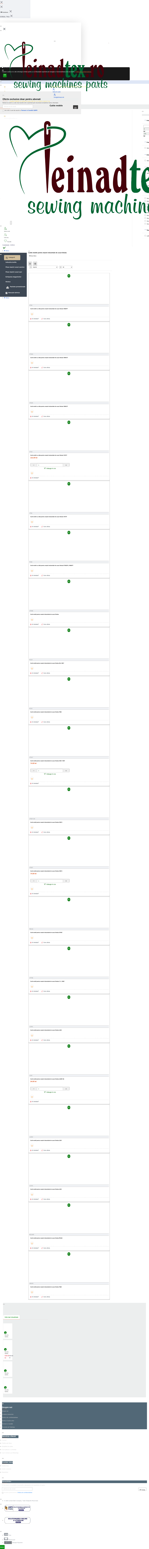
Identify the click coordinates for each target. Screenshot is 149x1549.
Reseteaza (5, 12)
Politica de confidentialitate (83, 71)
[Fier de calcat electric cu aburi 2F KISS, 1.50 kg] (7, 1344)
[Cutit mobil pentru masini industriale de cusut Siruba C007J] (69, 804)
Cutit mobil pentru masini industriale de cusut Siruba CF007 (46, 932)
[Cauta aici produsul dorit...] (11, 223)
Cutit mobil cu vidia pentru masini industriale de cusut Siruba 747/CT (48, 455)
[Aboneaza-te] (75, 107)
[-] (34, 465)
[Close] (1, 2)
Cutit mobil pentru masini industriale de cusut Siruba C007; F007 (47, 760)
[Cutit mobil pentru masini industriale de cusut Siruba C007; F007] (69, 743)
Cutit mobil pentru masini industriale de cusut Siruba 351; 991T (47, 663)
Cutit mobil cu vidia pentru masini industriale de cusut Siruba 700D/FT (49, 308)
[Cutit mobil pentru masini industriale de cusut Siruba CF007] (69, 914)
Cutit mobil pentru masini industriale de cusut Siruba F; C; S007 (47, 981)
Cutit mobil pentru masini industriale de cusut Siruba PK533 (46, 1238)
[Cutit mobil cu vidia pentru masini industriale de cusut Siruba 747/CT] (69, 437)
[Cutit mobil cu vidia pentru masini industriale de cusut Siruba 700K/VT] (69, 388)
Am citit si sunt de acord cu (21, 110)
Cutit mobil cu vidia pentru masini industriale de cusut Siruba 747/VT (48, 516)
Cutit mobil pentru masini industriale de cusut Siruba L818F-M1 (47, 1079)
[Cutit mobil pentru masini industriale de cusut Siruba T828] (69, 1269)
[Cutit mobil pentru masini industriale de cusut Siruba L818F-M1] (69, 1061)
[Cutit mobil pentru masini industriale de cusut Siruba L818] (69, 1012)
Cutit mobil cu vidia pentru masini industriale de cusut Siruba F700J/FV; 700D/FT (51, 565)
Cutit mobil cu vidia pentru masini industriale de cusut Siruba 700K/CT (49, 357)
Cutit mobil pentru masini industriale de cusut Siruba (44, 614)
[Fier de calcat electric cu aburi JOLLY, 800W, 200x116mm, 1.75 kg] (7, 1382)
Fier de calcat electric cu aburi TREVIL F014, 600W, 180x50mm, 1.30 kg (8, 1374)
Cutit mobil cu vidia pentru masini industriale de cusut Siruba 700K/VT (49, 406)
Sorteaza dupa (30, 267)
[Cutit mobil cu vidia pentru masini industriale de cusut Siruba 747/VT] (69, 499)
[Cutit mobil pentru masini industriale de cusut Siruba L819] (69, 1122)
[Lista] (35, 264)
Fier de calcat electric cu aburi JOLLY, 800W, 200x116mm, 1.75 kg (8, 1390)
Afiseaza (60, 267)
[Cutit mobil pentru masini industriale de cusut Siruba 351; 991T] (69, 645)
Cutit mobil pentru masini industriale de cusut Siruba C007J (46, 822)
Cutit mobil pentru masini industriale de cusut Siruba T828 (46, 1287)
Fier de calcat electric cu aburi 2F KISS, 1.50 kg (7, 1352)
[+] (66, 465)
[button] (68, 275)
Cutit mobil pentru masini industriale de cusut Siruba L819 (46, 1140)
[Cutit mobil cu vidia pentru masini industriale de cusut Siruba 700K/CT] (69, 339)
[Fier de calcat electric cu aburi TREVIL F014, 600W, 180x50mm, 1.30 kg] (7, 1365)
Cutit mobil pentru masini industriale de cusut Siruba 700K (46, 712)
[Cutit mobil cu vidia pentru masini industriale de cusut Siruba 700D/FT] (69, 291)
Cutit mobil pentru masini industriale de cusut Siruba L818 (46, 1030)
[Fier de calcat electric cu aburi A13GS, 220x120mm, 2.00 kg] (7, 1327)
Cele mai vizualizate (11, 1317)
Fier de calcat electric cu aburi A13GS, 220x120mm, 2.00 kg (8, 1336)
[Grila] (30, 264)
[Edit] (1, 30)
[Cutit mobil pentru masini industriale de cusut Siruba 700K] (69, 694)
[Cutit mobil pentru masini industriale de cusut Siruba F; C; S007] (69, 963)
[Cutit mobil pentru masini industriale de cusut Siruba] (69, 596)
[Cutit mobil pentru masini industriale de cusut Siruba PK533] (69, 1220)
